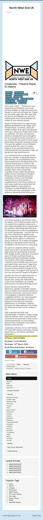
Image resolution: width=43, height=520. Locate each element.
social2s (12, 360)
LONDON (9, 426)
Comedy (9, 406)
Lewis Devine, (18, 96)
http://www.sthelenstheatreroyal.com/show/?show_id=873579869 (21, 337)
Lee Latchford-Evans (12, 99)
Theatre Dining (12, 451)
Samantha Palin (22, 101)
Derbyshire (10, 418)
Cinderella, (9, 92)
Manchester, (13, 490)
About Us (9, 381)
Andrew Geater (10, 101)
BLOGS (9, 443)
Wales (8, 436)
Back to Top (37, 516)
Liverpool (9, 428)
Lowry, (11, 484)
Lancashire (10, 424)
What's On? (10, 387)
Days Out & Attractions (15, 447)
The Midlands (10, 432)
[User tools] (35, 92)
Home (9, 378)
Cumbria (9, 416)
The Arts (9, 440)
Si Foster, (8, 96)
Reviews (10, 394)
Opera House (13, 492)
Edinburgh (9, 420)
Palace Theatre (14, 498)
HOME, (11, 500)
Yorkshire (9, 438)
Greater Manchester (12, 422)
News (8, 383)
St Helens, (9, 94)
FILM (8, 408)
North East (10, 430)
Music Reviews (11, 410)
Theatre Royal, (19, 92)
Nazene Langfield (11, 103)
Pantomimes (10, 412)
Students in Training (12, 397)
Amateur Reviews (13, 390)
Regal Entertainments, (21, 94)
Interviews (9, 385)
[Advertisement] (21, 37)
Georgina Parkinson (27, 99)
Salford (9, 434)
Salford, (11, 486)
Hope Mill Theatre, (15, 502)
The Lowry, (12, 496)
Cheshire (9, 414)
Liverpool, (12, 488)
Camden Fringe (11, 399)
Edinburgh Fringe (11, 401)
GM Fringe (10, 403)
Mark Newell (22, 103)
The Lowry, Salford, (15, 494)
